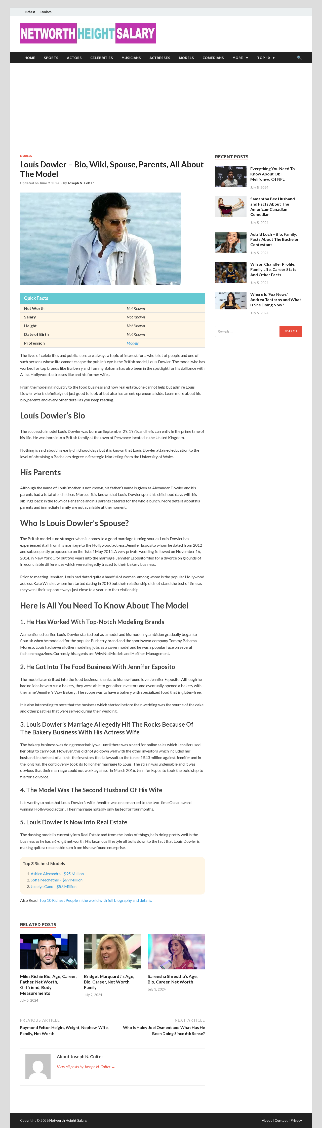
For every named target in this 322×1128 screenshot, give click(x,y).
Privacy (296, 1120)
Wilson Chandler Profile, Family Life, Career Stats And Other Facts (273, 269)
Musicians (131, 58)
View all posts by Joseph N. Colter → (86, 1066)
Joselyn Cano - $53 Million (53, 886)
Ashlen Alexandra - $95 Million (57, 873)
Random (46, 12)
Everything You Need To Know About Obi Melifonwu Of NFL (272, 173)
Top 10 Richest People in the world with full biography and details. (95, 900)
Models (186, 58)
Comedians (213, 58)
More (237, 58)
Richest (30, 12)
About (267, 1120)
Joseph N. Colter (81, 183)
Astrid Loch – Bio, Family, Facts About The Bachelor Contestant (274, 239)
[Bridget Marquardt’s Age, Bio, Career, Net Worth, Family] (112, 970)
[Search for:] (258, 331)
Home (29, 58)
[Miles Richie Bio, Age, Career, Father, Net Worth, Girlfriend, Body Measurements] (48, 970)
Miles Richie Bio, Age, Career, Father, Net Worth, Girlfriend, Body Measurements (48, 985)
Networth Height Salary (67, 1120)
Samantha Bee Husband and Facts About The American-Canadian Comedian (272, 206)
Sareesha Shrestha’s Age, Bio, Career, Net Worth (173, 979)
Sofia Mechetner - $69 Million (57, 879)
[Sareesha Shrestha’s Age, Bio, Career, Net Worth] (176, 970)
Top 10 (263, 58)
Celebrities (101, 58)
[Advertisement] (161, 108)
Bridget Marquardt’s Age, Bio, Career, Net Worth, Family (109, 982)
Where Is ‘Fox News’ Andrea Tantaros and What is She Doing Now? (275, 299)
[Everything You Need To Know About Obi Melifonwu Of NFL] (231, 169)
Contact (281, 1120)
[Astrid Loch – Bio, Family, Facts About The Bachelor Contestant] (231, 234)
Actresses (159, 58)
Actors (74, 58)
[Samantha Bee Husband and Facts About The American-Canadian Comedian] (231, 199)
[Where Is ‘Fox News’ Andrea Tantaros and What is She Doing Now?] (231, 294)
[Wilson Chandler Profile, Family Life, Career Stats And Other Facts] (231, 264)
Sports (51, 58)
